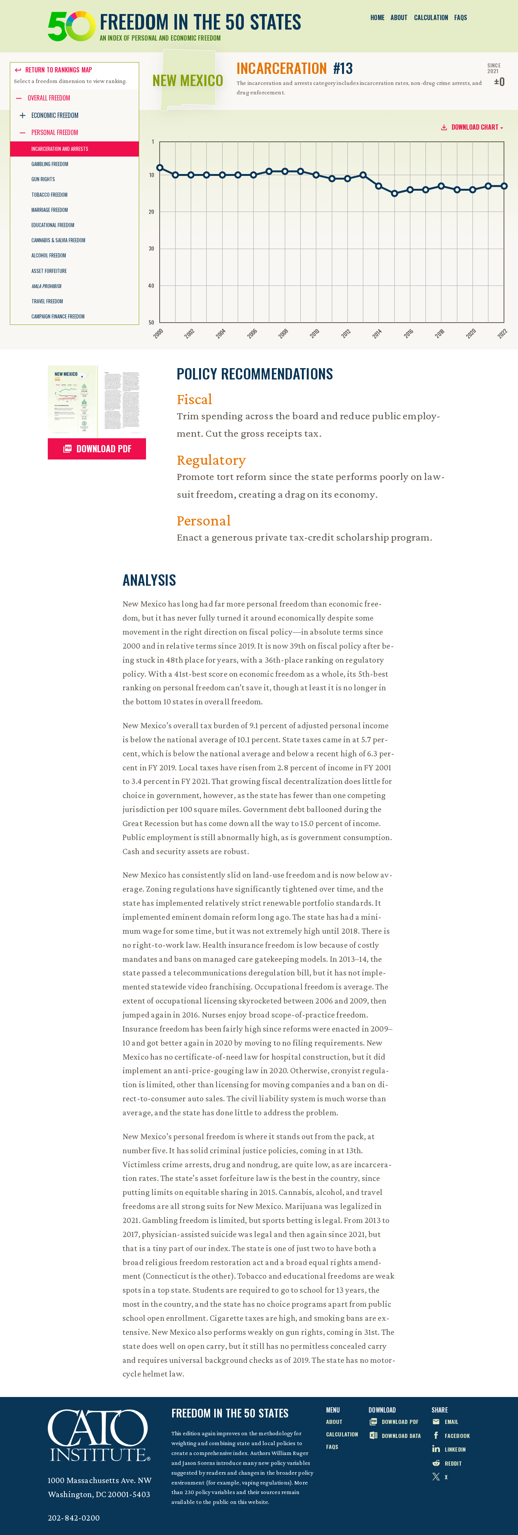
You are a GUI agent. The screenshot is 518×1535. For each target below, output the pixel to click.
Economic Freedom (54, 115)
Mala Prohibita (46, 286)
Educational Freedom (52, 225)
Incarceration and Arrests (59, 148)
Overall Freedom (49, 97)
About (399, 17)
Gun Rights (43, 179)
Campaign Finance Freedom (58, 316)
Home (377, 17)
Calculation (431, 17)
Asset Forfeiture (49, 270)
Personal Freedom (54, 132)
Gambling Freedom (49, 164)
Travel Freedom (47, 301)
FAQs (460, 17)
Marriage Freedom (49, 209)
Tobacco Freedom (49, 194)
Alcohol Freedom (48, 255)
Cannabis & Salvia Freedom (58, 240)
